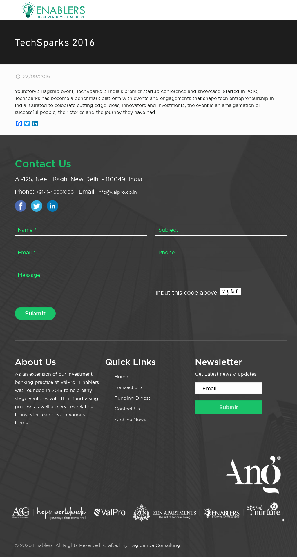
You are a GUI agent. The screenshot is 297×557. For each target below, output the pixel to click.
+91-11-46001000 (55, 192)
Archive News (130, 419)
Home (121, 376)
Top (283, 543)
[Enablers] (53, 10)
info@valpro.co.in (117, 192)
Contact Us (127, 408)
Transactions (129, 387)
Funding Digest (132, 397)
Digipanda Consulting (155, 545)
